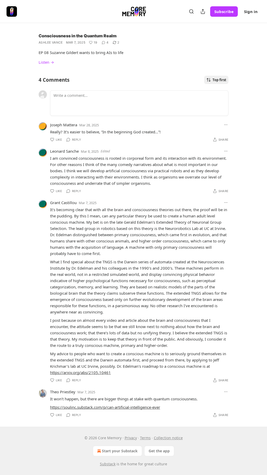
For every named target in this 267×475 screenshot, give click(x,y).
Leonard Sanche (64, 151)
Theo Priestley (62, 391)
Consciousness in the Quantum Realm (78, 35)
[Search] (191, 11)
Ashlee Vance (51, 42)
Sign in (251, 11)
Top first (219, 80)
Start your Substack (120, 450)
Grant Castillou (63, 202)
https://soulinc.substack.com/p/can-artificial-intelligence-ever (105, 407)
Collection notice (168, 437)
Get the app (159, 450)
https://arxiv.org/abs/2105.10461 (80, 372)
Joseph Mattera (63, 124)
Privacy (131, 437)
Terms (145, 437)
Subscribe (224, 11)
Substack (108, 463)
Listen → (46, 62)
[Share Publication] (203, 11)
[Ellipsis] (226, 125)
